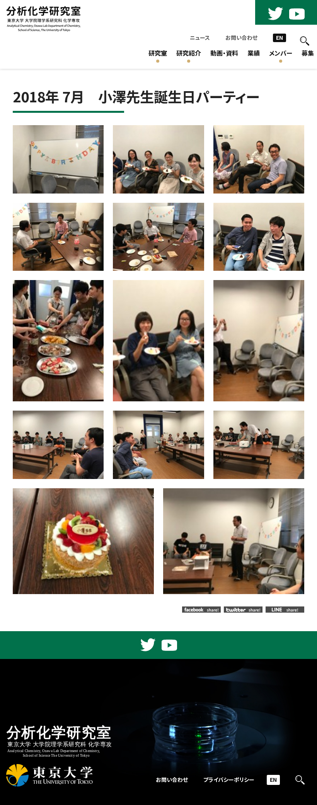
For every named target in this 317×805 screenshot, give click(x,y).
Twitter (243, 609)
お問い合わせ (241, 37)
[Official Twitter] (275, 14)
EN (279, 37)
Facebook (201, 609)
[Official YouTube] (297, 14)
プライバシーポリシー (228, 779)
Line (285, 609)
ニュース (200, 37)
